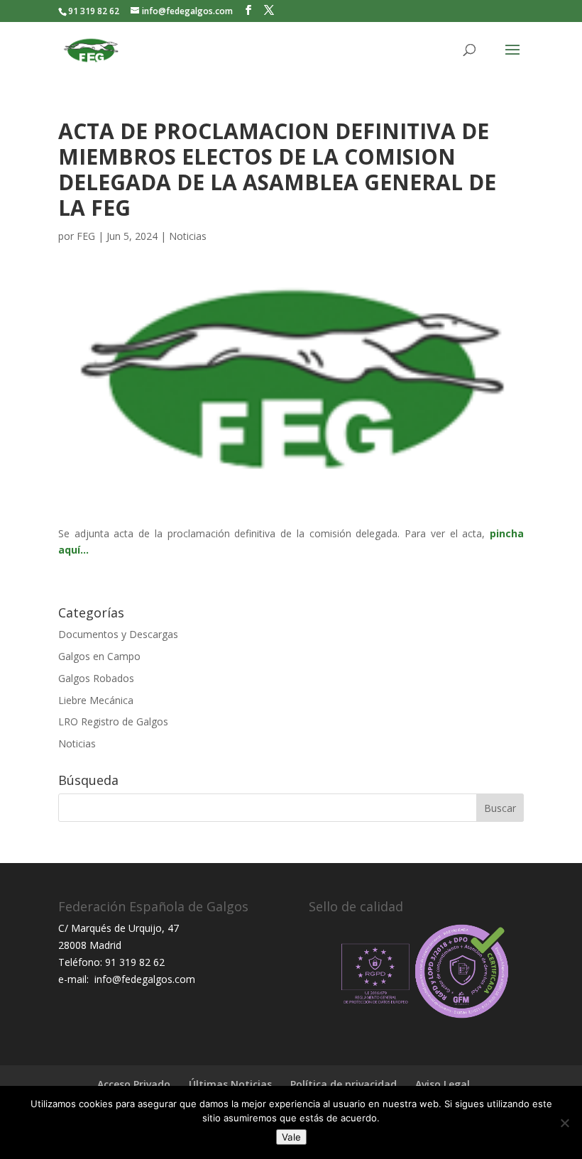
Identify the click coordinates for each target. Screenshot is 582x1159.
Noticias (188, 236)
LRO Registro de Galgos (113, 721)
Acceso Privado (133, 1084)
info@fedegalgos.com (143, 979)
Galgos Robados (96, 678)
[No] (564, 1123)
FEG (86, 236)
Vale (291, 1137)
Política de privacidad (343, 1084)
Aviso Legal (442, 1084)
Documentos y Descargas (118, 634)
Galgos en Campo (99, 656)
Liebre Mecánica (95, 700)
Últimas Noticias (230, 1084)
